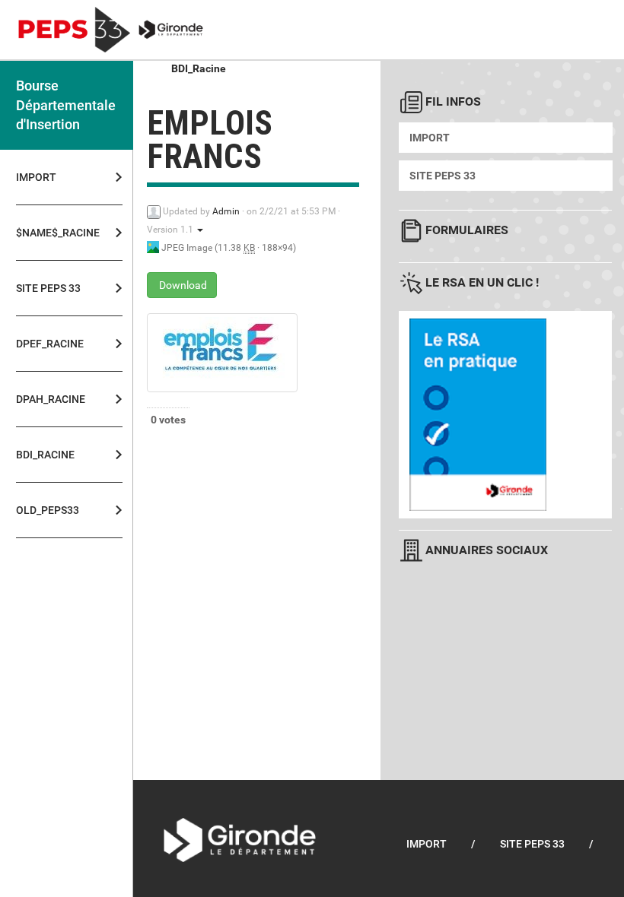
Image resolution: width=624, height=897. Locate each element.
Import (36, 177)
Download (182, 285)
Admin (226, 211)
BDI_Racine (198, 68)
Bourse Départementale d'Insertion (66, 105)
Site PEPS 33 (442, 176)
